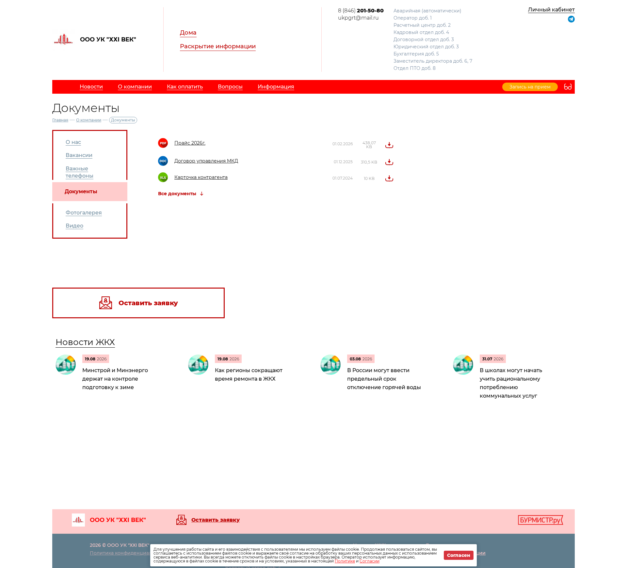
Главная (60, 120)
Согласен (458, 555)
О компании (88, 120)
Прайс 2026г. (189, 143)
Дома (188, 32)
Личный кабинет (551, 10)
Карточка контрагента (201, 177)
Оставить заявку (215, 520)
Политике (345, 561)
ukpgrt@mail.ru (358, 18)
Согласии (369, 561)
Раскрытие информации (218, 46)
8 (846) (361, 11)
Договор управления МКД (206, 161)
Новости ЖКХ (85, 342)
